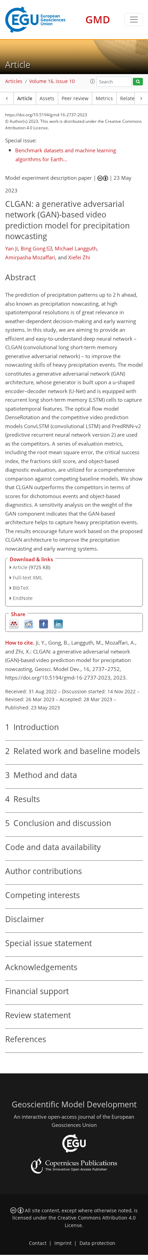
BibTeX (21, 588)
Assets (47, 98)
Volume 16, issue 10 (52, 81)
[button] (92, 81)
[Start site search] (138, 82)
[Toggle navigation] (134, 19)
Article (24, 98)
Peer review (75, 98)
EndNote (23, 598)
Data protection (97, 1243)
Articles (13, 81)
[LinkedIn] (58, 623)
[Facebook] (43, 623)
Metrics (104, 98)
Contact (37, 1243)
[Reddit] (28, 623)
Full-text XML (27, 577)
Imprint (63, 1243)
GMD (97, 19)
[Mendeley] (14, 623)
